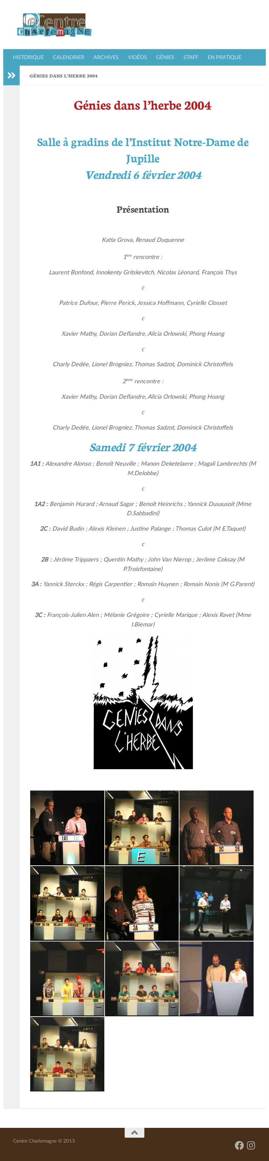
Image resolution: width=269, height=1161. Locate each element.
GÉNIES (165, 57)
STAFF (190, 57)
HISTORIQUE (28, 57)
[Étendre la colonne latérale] (11, 75)
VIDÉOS (137, 57)
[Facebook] (239, 1145)
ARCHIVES (106, 57)
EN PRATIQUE (224, 57)
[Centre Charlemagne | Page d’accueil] (54, 24)
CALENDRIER (68, 57)
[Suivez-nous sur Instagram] (251, 1145)
